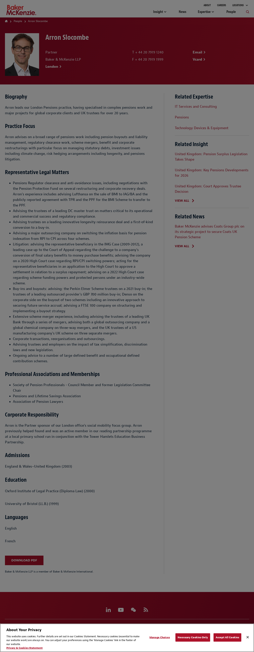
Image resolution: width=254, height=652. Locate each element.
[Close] (247, 637)
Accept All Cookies (227, 637)
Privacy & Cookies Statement (24, 648)
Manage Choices (159, 637)
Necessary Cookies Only (193, 637)
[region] (127, 638)
